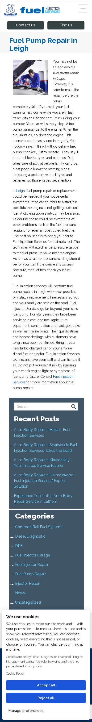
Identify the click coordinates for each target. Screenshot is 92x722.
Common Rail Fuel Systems (39, 527)
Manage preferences (26, 711)
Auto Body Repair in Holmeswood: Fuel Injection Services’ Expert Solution (44, 481)
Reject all (46, 698)
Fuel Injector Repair (31, 564)
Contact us (25, 25)
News (20, 593)
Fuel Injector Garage (32, 555)
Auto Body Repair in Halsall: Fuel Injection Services (42, 432)
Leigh (20, 191)
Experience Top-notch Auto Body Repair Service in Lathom (43, 499)
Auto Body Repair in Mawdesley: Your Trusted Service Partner (42, 463)
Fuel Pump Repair (30, 574)
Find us (66, 25)
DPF (19, 546)
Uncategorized (28, 602)
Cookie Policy (15, 673)
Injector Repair (27, 583)
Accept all (46, 685)
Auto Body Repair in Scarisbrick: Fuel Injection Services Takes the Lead (45, 448)
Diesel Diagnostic (30, 536)
